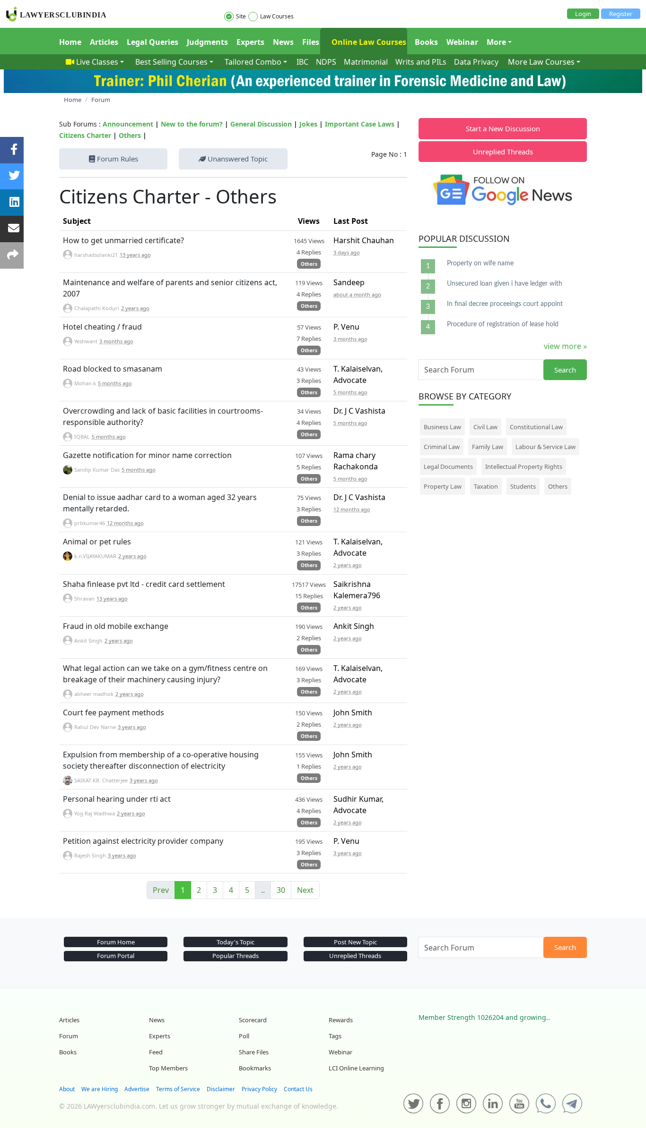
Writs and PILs (420, 62)
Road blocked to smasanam (112, 369)
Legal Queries (152, 42)
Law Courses (277, 16)
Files (310, 42)
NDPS (326, 62)
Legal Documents (448, 466)
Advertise (136, 1089)
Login (583, 13)
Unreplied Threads (503, 151)
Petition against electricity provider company (143, 841)
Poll (244, 1036)
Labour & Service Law (545, 446)
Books (426, 42)
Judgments (207, 42)
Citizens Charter (85, 135)
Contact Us (298, 1089)
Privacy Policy (259, 1089)
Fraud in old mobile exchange (115, 626)
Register (620, 13)
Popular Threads (235, 955)
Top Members (168, 1068)
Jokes (308, 123)
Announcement (128, 123)
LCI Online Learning (356, 1068)
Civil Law (485, 427)
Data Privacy (476, 62)
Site (241, 16)
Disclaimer (221, 1089)
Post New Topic (355, 942)
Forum (68, 1036)
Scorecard (253, 1020)
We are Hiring (99, 1089)
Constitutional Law (536, 427)
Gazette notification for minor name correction (147, 455)
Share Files (254, 1052)
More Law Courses (541, 62)
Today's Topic (235, 942)
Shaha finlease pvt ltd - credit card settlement (144, 584)
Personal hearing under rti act (117, 799)
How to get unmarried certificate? (123, 240)
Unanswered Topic (237, 158)
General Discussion (261, 123)
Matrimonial (366, 62)
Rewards (341, 1020)
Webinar (462, 42)
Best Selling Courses (171, 62)
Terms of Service (178, 1089)
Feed (156, 1052)
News (283, 42)
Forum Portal (115, 955)
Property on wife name (480, 263)
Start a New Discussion (503, 128)
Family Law (487, 446)
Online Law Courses (368, 42)
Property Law (443, 486)
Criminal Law (442, 446)
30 (281, 890)
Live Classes (97, 62)
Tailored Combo (253, 62)
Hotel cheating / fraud (102, 327)
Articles (104, 42)
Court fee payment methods (113, 712)
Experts (250, 42)
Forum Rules (116, 158)
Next (305, 890)
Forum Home (116, 942)
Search (565, 369)
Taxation (486, 486)
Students (523, 486)
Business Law (442, 427)
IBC (302, 62)
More (496, 42)
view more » (565, 346)
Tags (335, 1036)
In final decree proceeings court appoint (505, 304)
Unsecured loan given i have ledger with (504, 283)
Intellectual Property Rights (523, 466)
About (67, 1089)
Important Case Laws (359, 123)
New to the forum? (192, 123)
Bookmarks (255, 1068)
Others (130, 135)
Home (70, 42)
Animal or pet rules (97, 541)
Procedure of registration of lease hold (503, 324)
